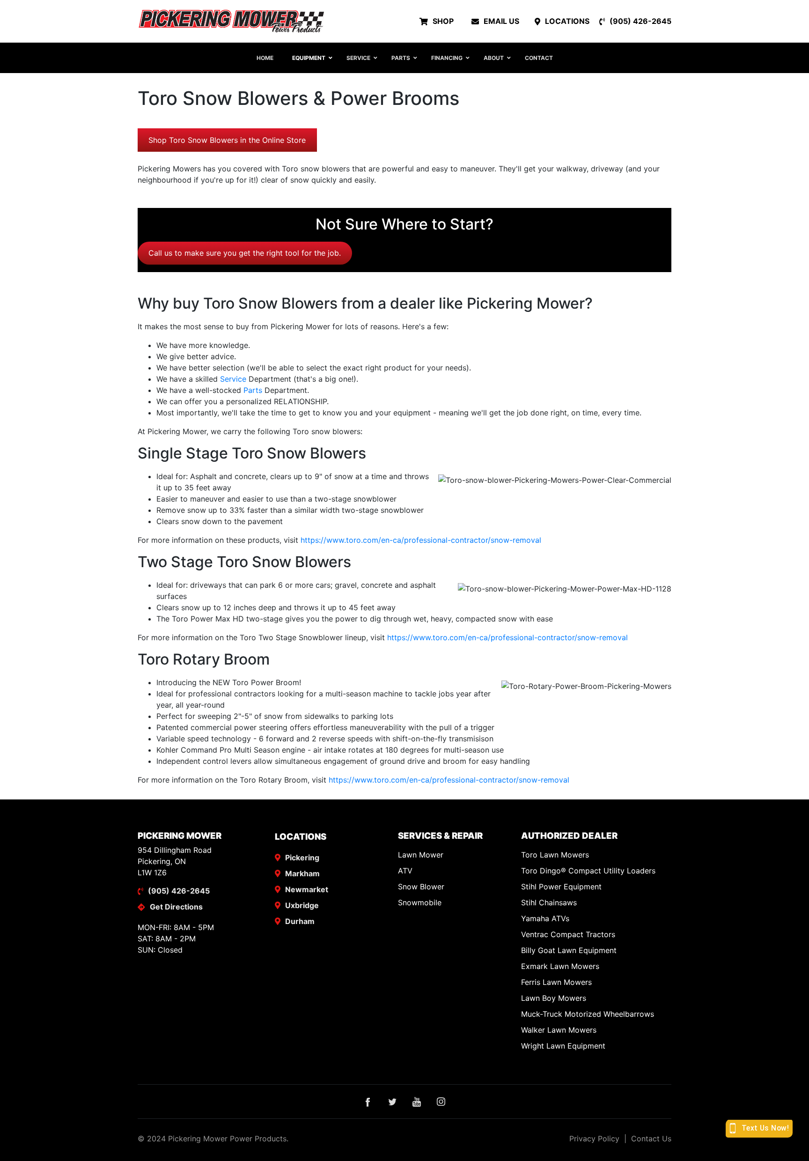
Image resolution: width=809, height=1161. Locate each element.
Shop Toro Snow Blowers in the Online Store (227, 140)
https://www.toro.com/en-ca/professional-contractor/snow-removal (421, 540)
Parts (252, 390)
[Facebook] (368, 1101)
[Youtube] (416, 1101)
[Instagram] (441, 1101)
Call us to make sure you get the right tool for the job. (244, 253)
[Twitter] (392, 1101)
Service (233, 379)
